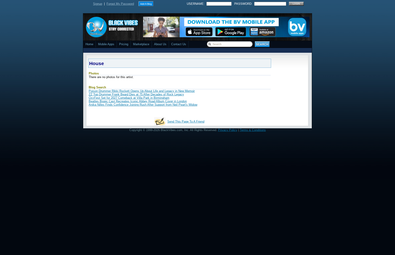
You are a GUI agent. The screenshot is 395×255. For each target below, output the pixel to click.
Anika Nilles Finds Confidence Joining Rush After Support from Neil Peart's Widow (143, 104)
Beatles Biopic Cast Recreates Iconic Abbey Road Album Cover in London (138, 101)
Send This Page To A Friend (185, 121)
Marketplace (141, 44)
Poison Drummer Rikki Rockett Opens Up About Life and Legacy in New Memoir (142, 91)
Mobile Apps (106, 44)
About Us (160, 44)
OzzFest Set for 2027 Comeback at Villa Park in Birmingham (129, 98)
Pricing (123, 44)
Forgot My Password (120, 3)
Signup (97, 3)
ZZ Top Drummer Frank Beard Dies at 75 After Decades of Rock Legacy (136, 94)
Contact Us (178, 44)
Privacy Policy (227, 130)
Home (89, 44)
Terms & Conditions (253, 130)
